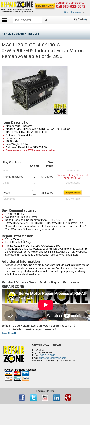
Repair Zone (56, 344)
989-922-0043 (74, 6)
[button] (46, 20)
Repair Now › (45, 5)
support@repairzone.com (52, 358)
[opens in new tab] (22, 400)
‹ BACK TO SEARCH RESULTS (21, 33)
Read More (8, 333)
